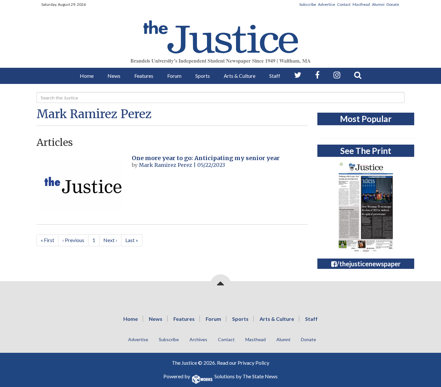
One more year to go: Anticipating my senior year (206, 158)
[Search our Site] (357, 75)
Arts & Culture (239, 76)
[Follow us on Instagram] (337, 75)
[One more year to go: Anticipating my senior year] (81, 186)
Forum (174, 76)
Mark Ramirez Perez (94, 114)
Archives (198, 339)
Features (143, 76)
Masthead (361, 4)
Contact (344, 4)
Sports (202, 76)
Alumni (378, 4)
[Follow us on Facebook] (317, 75)
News (114, 76)
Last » (131, 240)
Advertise (326, 4)
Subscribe (307, 4)
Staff (274, 76)
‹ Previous (73, 240)
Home (87, 76)
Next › (110, 240)
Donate (392, 4)
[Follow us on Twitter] (297, 75)
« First (47, 240)
